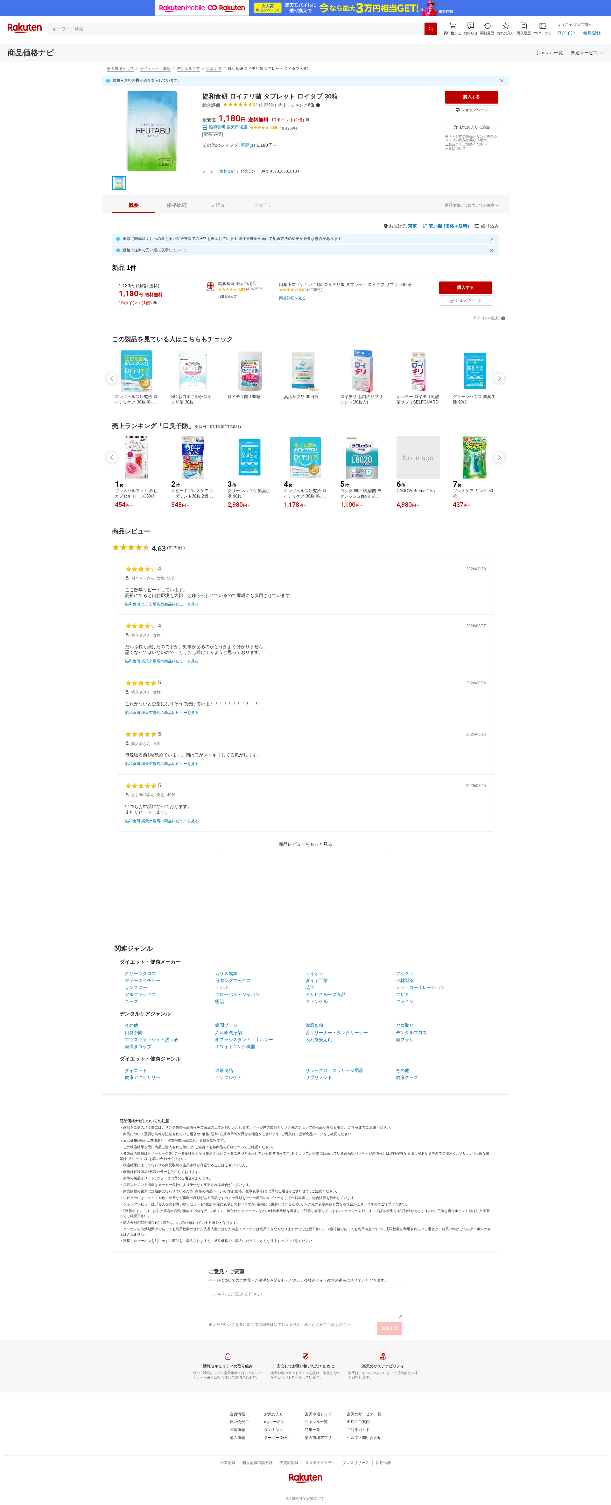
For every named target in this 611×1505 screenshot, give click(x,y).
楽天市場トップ (120, 68)
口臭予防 (213, 68)
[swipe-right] (499, 378)
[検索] (431, 29)
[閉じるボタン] (502, 81)
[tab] (133, 205)
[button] (471, 28)
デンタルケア (188, 68)
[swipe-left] (112, 378)
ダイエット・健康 (155, 68)
